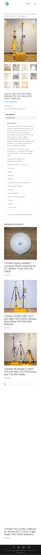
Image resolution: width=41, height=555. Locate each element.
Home (6, 14)
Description (10, 114)
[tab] (20, 114)
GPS (10, 14)
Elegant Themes (20, 550)
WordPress (21, 552)
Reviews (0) (10, 118)
